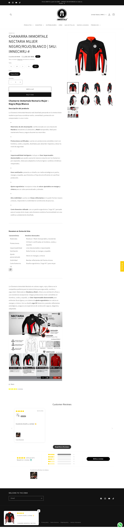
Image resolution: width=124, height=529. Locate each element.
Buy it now (30, 94)
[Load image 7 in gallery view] (97, 100)
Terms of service (54, 522)
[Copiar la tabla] (10, 269)
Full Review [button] (20, 440)
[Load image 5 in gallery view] (73, 100)
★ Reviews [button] (122, 266)
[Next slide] (112, 428)
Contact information (75, 522)
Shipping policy (65, 522)
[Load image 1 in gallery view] (73, 88)
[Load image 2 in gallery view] (85, 88)
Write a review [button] (98, 459)
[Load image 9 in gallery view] (73, 112)
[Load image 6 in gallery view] (85, 100)
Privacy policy (45, 522)
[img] (20, 411)
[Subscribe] (41, 498)
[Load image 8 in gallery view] (109, 100)
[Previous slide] (11, 428)
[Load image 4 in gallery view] (109, 88)
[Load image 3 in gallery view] (97, 88)
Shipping (19, 59)
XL (30, 66)
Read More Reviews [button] (62, 447)
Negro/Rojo (14, 74)
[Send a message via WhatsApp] (120, 525)
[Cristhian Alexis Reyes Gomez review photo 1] (18, 435)
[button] (11, 14)
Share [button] (12, 384)
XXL (35, 66)
